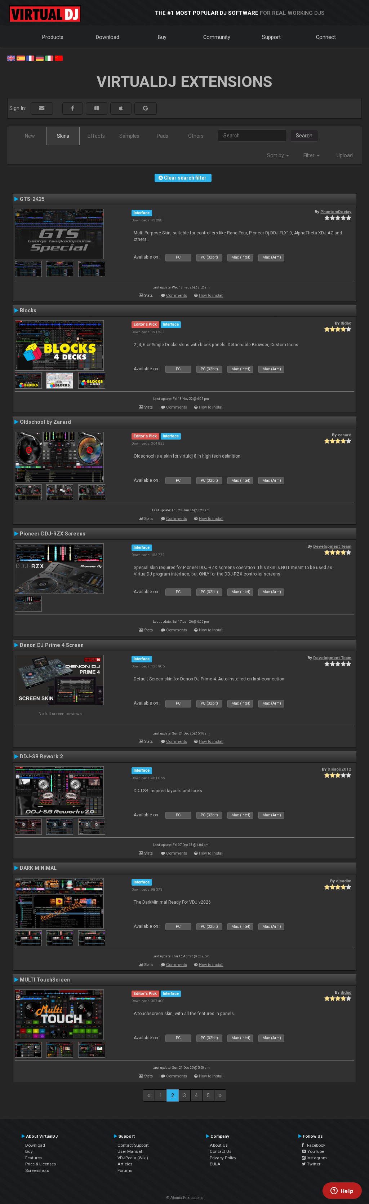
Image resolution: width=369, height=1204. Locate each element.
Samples (129, 136)
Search (304, 135)
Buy (162, 37)
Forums (124, 1170)
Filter (309, 155)
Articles (124, 1163)
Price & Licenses (40, 1163)
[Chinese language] (59, 58)
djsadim (343, 880)
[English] (11, 58)
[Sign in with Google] (145, 108)
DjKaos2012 (339, 769)
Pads (162, 136)
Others (196, 136)
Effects (96, 136)
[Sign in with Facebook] (72, 108)
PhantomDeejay (335, 211)
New (30, 136)
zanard (344, 434)
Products (52, 37)
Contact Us (220, 1151)
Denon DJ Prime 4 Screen (52, 645)
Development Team (332, 546)
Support (271, 37)
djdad (346, 323)
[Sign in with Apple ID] (121, 108)
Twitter (313, 1163)
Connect (326, 37)
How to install (211, 295)
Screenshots (37, 1170)
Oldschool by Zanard (45, 422)
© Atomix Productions (184, 1197)
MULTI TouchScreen (45, 980)
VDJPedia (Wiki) (132, 1157)
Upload (345, 155)
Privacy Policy (223, 1157)
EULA (215, 1163)
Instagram (316, 1157)
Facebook (314, 1145)
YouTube (315, 1151)
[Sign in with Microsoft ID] (96, 108)
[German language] (40, 58)
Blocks (28, 310)
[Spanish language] (21, 58)
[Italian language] (49, 58)
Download (107, 37)
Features (33, 1157)
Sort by (276, 155)
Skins (63, 136)
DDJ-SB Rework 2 (41, 756)
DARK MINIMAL (38, 868)
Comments (176, 295)
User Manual (129, 1151)
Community (216, 37)
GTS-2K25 (32, 199)
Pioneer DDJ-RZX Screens (52, 534)
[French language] (30, 58)
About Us (219, 1145)
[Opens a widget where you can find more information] (342, 1191)
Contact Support (133, 1145)
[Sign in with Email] (42, 108)
